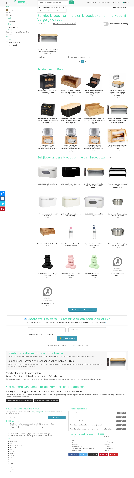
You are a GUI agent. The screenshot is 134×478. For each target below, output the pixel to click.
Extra (9, 39)
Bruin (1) (11, 10)
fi (10, 465)
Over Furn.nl (76, 439)
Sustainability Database (17, 436)
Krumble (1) (12, 21)
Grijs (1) (11, 12)
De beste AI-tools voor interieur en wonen (98, 413)
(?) (127, 24)
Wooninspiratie (108, 449)
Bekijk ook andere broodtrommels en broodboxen (72, 157)
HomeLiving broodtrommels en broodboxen (19, 400)
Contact (106, 451)
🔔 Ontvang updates (67, 338)
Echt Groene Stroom (16, 428)
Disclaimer (75, 443)
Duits (11, 459)
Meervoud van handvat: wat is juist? (98, 421)
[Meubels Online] (39, 7)
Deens (12, 469)
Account (117, 2)
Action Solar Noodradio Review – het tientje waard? (98, 425)
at (10, 471)
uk (11, 467)
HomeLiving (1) (13, 27)
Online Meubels (77, 437)
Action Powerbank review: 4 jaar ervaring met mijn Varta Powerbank (98, 429)
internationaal (29, 432)
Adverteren (107, 447)
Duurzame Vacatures (16, 432)
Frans (12, 444)
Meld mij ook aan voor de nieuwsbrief (42, 334)
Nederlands (13, 442)
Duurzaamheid (108, 439)
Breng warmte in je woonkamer (98, 417)
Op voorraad (13, 45)
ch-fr (11, 457)
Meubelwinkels (77, 447)
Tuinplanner (107, 445)
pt (10, 461)
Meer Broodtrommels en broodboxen (83, 310)
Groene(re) (22, 2)
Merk (9, 18)
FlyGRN (12, 426)
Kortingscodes (108, 441)
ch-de (12, 455)
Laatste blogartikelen (77, 409)
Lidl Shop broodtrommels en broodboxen (46, 400)
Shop (9, 24)
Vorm (9, 37)
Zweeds (12, 453)
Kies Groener (14, 430)
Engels (12, 463)
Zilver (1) (11, 15)
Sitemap (75, 445)
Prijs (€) (10, 30)
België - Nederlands (16, 445)
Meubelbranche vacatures (112, 437)
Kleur (9, 7)
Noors (12, 451)
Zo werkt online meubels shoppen (83, 449)
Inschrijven (56, 417)
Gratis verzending (14, 42)
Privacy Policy (76, 451)
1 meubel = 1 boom (110, 443)
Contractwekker (15, 434)
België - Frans (14, 447)
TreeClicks (13, 424)
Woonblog (75, 441)
